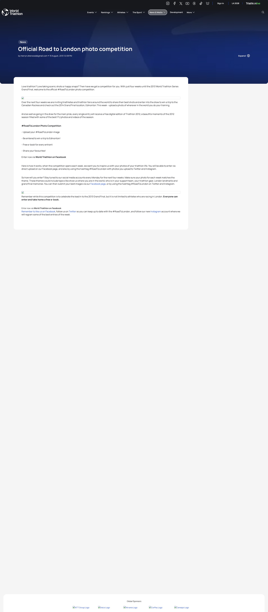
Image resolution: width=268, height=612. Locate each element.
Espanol (242, 55)
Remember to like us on (33, 211)
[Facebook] (174, 4)
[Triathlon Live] (253, 3)
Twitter (72, 211)
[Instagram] (167, 4)
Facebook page (98, 183)
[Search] (263, 12)
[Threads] (194, 4)
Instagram (155, 211)
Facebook (50, 211)
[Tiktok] (201, 4)
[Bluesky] (207, 4)
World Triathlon (12, 12)
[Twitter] (181, 3)
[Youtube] (187, 3)
